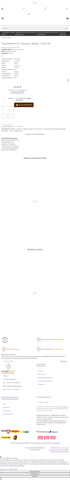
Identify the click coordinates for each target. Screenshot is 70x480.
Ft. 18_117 (17, 65)
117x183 (16, 67)
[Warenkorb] (67, 18)
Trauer (10, 53)
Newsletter (41, 384)
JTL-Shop (61, 448)
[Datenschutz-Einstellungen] (0, 479)
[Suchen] (67, 28)
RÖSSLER (17, 59)
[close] (68, 80)
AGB (4, 404)
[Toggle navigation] (2, 18)
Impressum (6, 407)
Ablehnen (35, 476)
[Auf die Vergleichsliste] (1, 56)
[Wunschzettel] (67, 9)
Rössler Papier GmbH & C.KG (10, 47)
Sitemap (40, 371)
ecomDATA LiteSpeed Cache (60, 451)
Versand (22, 90)
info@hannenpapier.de (14, 386)
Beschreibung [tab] (7, 126)
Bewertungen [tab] (19, 126)
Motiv (16, 63)
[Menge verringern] (7, 104)
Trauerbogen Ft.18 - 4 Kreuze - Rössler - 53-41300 (35, 235)
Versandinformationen (45, 381)
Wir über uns (42, 374)
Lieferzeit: (19, 99)
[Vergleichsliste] (45, 9)
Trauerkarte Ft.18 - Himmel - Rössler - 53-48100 (35, 327)
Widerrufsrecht (8, 414)
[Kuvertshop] (35, 18)
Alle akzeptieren (35, 471)
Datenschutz (7, 411)
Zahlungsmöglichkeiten (45, 378)
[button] (24, 8)
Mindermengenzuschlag (17, 91)
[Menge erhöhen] (7, 112)
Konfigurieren (35, 474)
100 (15, 69)
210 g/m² (17, 61)
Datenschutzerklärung (34, 356)
